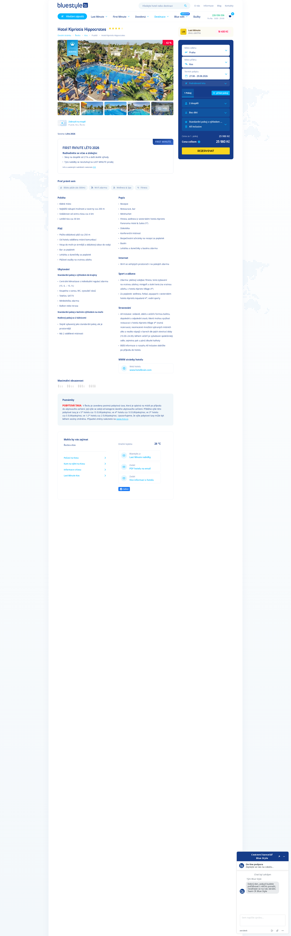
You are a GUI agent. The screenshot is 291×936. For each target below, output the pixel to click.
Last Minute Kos (72, 475)
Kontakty (229, 5)
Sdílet (126, 489)
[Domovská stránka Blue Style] (73, 6)
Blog (219, 5)
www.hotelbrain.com (141, 370)
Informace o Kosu (72, 469)
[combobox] (164, 5)
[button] (99, 16)
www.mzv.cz (122, 418)
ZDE (94, 167)
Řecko (77, 35)
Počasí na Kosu (71, 457)
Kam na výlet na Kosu (74, 463)
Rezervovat (205, 151)
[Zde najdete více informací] (262, 892)
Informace (209, 5)
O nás (197, 5)
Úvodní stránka (64, 35)
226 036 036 (218, 15)
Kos (86, 35)
